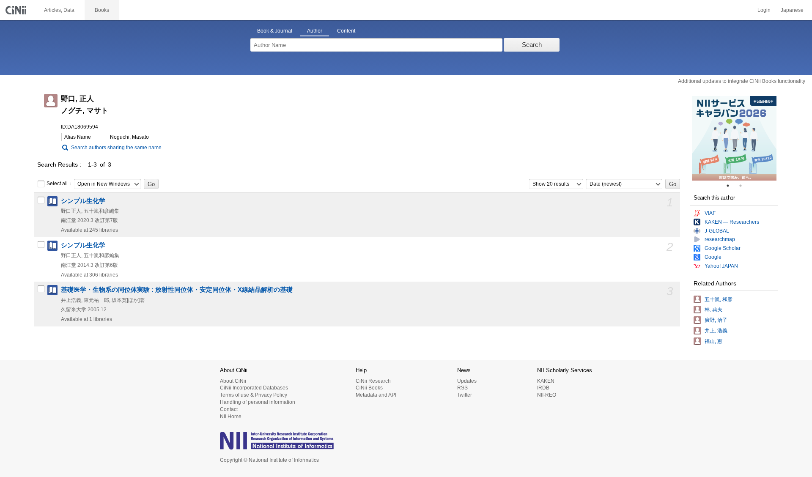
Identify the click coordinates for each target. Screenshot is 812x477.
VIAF (710, 213)
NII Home (230, 416)
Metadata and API (376, 395)
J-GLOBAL (717, 231)
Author (314, 31)
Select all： (60, 183)
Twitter (464, 395)
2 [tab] (744, 185)
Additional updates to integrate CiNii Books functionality (741, 81)
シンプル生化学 (83, 200)
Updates (467, 381)
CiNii (17, 10)
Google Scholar (723, 248)
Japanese (792, 10)
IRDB (543, 388)
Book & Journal (274, 31)
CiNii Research (373, 381)
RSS (462, 388)
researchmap (720, 239)
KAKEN (545, 381)
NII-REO (546, 395)
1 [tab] (731, 185)
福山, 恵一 (716, 341)
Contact (229, 409)
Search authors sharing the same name (116, 148)
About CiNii (233, 381)
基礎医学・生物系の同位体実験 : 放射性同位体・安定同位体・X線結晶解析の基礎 (177, 289)
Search (532, 44)
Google (713, 257)
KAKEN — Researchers (732, 222)
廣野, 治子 (716, 320)
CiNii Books (369, 388)
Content (346, 31)
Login (764, 10)
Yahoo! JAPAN (721, 266)
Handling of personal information (257, 402)
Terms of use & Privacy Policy (253, 395)
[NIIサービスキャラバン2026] (734, 138)
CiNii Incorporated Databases (254, 388)
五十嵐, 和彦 (718, 299)
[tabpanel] (734, 138)
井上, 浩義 (716, 331)
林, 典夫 (713, 310)
